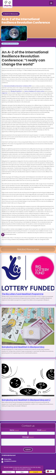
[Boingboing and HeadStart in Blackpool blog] (28, 331)
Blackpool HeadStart (16, 91)
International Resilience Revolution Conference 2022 (17, 86)
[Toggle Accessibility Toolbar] (3, 234)
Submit (28, 450)
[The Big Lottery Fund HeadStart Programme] (28, 278)
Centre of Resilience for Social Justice (34, 91)
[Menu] (51, 3)
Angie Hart (4, 93)
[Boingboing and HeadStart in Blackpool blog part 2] (28, 384)
